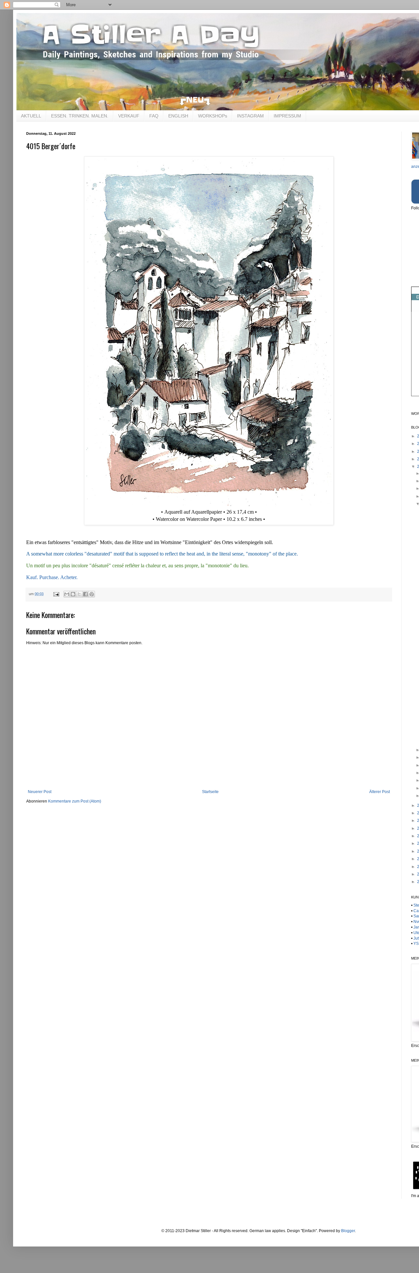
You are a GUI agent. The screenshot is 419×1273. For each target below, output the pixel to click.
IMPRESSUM (287, 115)
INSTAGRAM (250, 115)
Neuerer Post (39, 791)
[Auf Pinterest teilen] (91, 594)
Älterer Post (379, 791)
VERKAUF (128, 115)
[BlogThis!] (73, 594)
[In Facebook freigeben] (85, 594)
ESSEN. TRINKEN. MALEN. (79, 115)
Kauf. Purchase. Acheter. (52, 577)
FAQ (153, 115)
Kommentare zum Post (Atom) (74, 801)
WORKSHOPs (212, 115)
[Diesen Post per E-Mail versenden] (67, 594)
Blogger (348, 1231)
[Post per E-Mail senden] (56, 594)
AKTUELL (31, 115)
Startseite (210, 791)
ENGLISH (178, 115)
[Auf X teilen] (79, 594)
